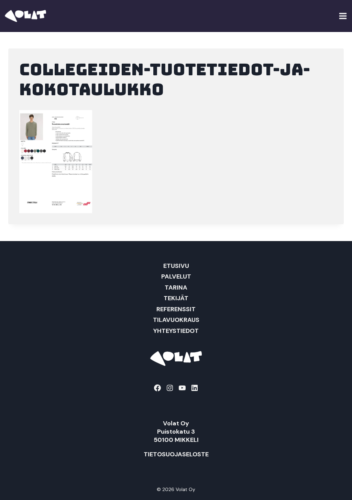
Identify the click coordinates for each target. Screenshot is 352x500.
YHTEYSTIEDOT (176, 331)
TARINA (176, 287)
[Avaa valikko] (343, 16)
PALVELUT (176, 276)
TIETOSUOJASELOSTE (176, 454)
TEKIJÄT (176, 298)
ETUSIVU (176, 266)
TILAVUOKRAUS (176, 320)
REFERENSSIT (176, 309)
